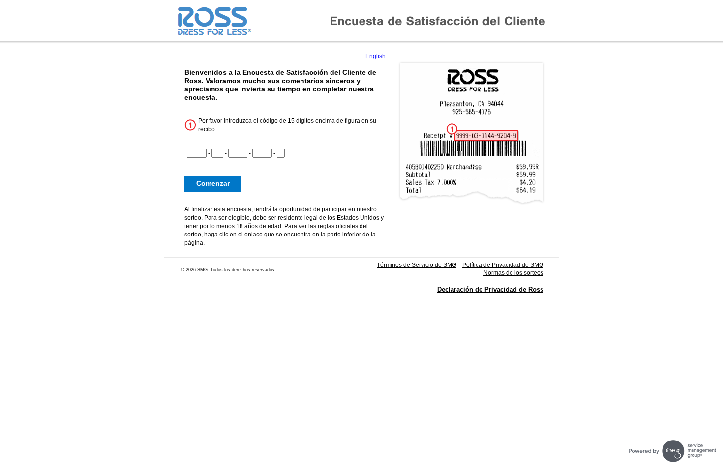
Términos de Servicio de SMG (416, 265)
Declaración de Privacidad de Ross (490, 289)
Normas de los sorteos (513, 272)
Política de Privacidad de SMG (502, 265)
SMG (202, 269)
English (375, 56)
